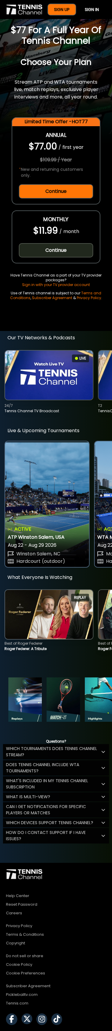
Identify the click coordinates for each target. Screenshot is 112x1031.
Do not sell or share (24, 956)
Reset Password (21, 904)
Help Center (17, 896)
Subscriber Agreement (52, 297)
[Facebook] (13, 1019)
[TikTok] (58, 1019)
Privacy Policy (89, 297)
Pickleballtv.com (22, 994)
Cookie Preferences (25, 973)
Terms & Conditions (25, 934)
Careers (14, 913)
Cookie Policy (19, 964)
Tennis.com (17, 1003)
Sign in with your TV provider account (56, 284)
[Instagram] (43, 1019)
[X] (28, 1019)
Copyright (15, 943)
